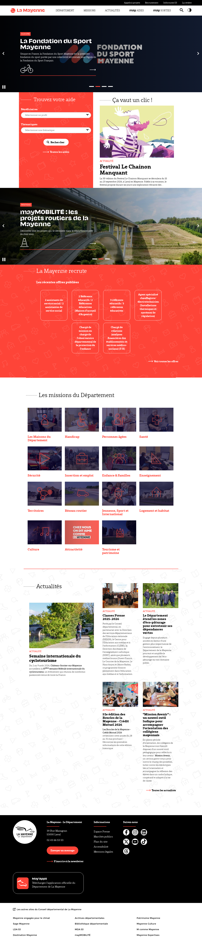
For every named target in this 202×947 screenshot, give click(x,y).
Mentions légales (103, 852)
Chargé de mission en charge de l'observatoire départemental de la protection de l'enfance (85, 337)
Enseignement (150, 475)
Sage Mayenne (21, 923)
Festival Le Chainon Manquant (125, 169)
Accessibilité (101, 846)
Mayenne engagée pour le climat (31, 918)
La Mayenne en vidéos (56, 218)
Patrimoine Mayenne (148, 918)
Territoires (36, 510)
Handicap (72, 436)
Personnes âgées (114, 436)
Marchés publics (103, 836)
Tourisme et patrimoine (111, 551)
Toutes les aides (59, 152)
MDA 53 (79, 929)
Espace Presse (102, 831)
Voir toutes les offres (166, 361)
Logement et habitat (154, 510)
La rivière (187, 2)
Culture (33, 549)
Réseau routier (76, 510)
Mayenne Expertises (148, 935)
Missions (89, 10)
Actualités (112, 10)
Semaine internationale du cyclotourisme (55, 658)
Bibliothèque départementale (91, 923)
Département (65, 10)
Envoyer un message (62, 850)
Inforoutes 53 (170, 2)
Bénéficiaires (29, 109)
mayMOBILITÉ (82, 935)
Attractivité (73, 549)
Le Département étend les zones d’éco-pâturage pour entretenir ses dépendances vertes (157, 624)
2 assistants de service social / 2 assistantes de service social (54, 305)
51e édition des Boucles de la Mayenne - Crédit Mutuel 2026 (116, 719)
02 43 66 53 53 (55, 840)
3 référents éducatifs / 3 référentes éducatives (117, 305)
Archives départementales (89, 918)
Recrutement (151, 2)
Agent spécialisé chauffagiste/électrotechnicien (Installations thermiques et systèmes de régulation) (148, 305)
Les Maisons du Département (39, 438)
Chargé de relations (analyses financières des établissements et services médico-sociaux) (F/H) (116, 337)
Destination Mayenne (25, 935)
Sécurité (34, 475)
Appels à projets (132, 2)
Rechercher (57, 142)
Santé (143, 436)
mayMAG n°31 (42, 43)
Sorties (162, 10)
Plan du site (100, 841)
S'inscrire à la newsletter (69, 861)
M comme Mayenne (148, 929)
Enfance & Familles (116, 475)
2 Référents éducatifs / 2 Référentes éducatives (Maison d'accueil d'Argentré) (85, 305)
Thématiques (29, 124)
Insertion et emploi (79, 475)
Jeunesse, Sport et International (115, 512)
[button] (3, 53)
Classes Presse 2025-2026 (114, 617)
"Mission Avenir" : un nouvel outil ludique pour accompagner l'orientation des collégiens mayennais (156, 724)
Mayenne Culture (146, 923)
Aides (136, 10)
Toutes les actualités (164, 790)
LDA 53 (17, 929)
